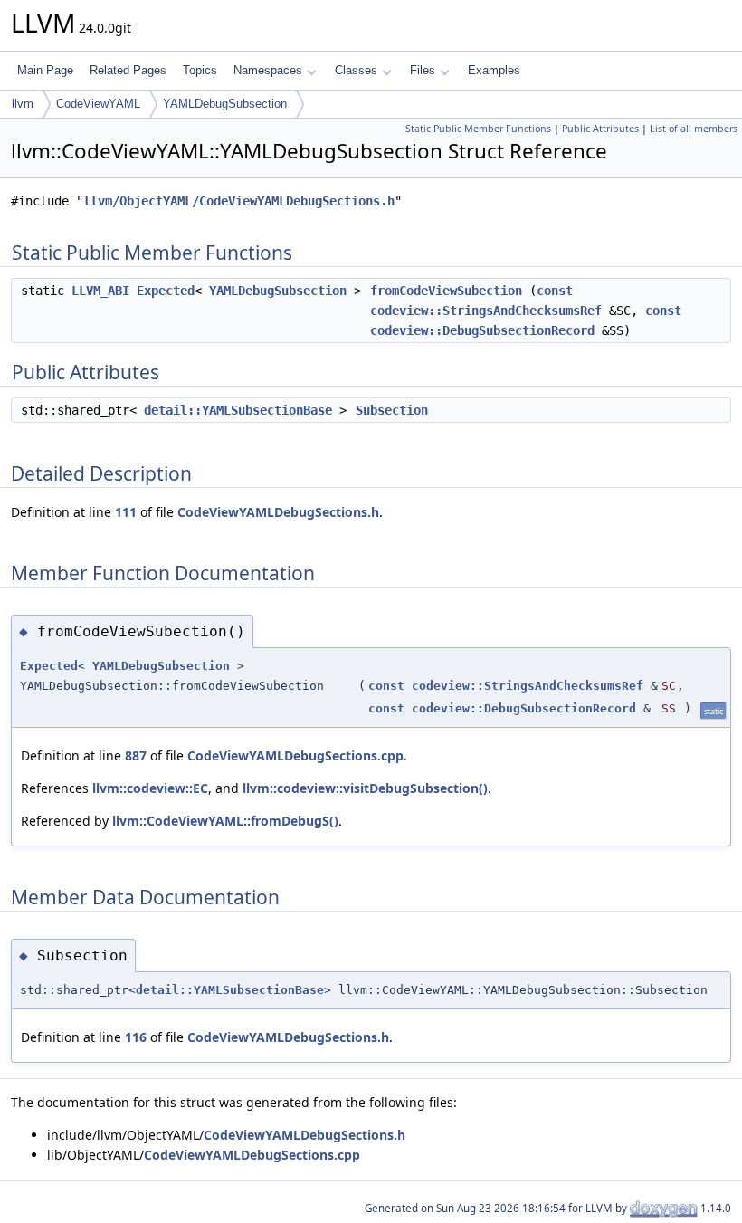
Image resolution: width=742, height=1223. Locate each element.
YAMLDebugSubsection (225, 103)
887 (136, 755)
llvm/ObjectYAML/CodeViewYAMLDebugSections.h (239, 201)
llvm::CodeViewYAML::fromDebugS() (225, 820)
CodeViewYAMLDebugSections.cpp (295, 755)
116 (136, 1037)
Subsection (392, 410)
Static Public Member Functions (478, 128)
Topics (200, 70)
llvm (22, 103)
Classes (356, 70)
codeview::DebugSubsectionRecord (482, 330)
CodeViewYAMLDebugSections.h (278, 512)
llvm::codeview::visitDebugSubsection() (365, 788)
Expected (166, 290)
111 (126, 512)
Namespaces (267, 70)
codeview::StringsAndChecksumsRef (486, 310)
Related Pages (128, 70)
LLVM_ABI (100, 290)
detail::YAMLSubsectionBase (238, 410)
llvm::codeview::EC (150, 788)
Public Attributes (600, 128)
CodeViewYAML (98, 103)
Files (422, 70)
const (555, 290)
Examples (494, 70)
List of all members (693, 128)
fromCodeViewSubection (446, 290)
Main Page (45, 70)
